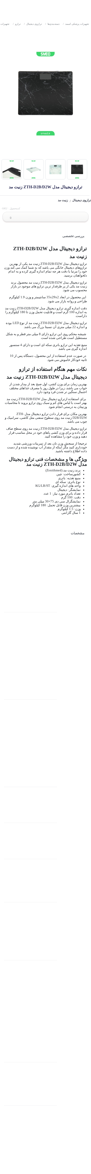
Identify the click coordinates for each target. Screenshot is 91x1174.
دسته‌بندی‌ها (52, 23)
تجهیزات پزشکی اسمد (76, 23)
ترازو (17, 23)
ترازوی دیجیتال (33, 23)
